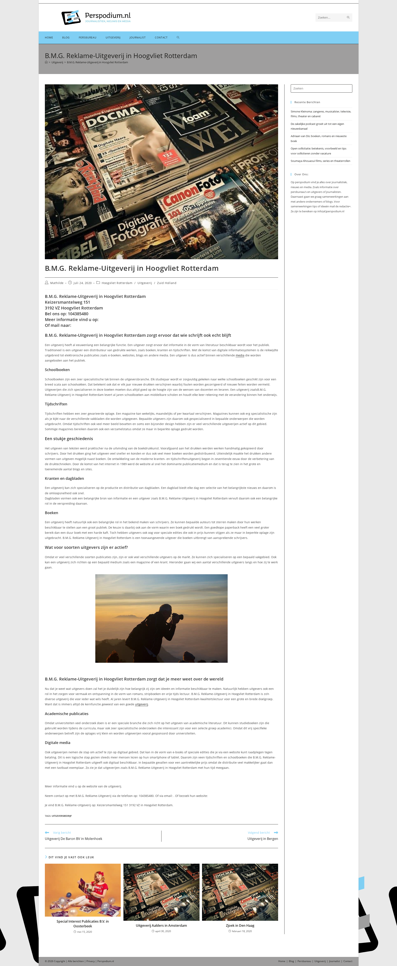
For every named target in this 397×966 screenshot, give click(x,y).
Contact (347, 961)
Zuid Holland (166, 283)
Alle (70, 961)
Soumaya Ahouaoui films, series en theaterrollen (320, 161)
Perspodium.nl (105, 961)
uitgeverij (141, 704)
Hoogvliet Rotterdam (117, 283)
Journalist (334, 961)
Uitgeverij (145, 283)
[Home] (46, 62)
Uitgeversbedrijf (62, 815)
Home (281, 961)
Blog (291, 961)
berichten (78, 961)
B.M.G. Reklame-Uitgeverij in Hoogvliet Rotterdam (97, 62)
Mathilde (57, 283)
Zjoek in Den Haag (240, 925)
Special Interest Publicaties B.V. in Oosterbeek (83, 923)
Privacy (90, 961)
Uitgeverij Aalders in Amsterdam (161, 925)
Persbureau (304, 961)
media (240, 355)
